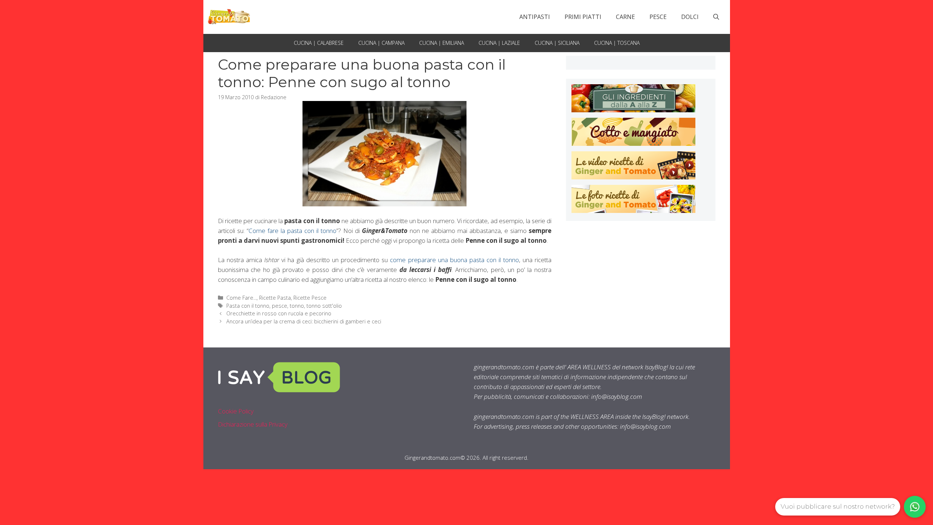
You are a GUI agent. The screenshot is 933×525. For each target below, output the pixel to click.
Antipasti (534, 17)
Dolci (690, 17)
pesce (279, 305)
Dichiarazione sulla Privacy (253, 424)
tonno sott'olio (324, 305)
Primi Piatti (583, 17)
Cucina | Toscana (617, 42)
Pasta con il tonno (247, 305)
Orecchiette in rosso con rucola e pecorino (278, 313)
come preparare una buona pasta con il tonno (454, 260)
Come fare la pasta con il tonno (292, 230)
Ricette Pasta (275, 297)
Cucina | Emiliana (441, 42)
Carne (625, 17)
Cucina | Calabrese (319, 42)
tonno (297, 305)
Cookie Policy (236, 411)
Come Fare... (241, 297)
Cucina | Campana (381, 42)
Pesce (658, 17)
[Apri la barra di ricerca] (716, 17)
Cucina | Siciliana (557, 42)
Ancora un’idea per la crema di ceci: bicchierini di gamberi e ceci (303, 321)
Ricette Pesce (310, 297)
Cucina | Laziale (499, 42)
